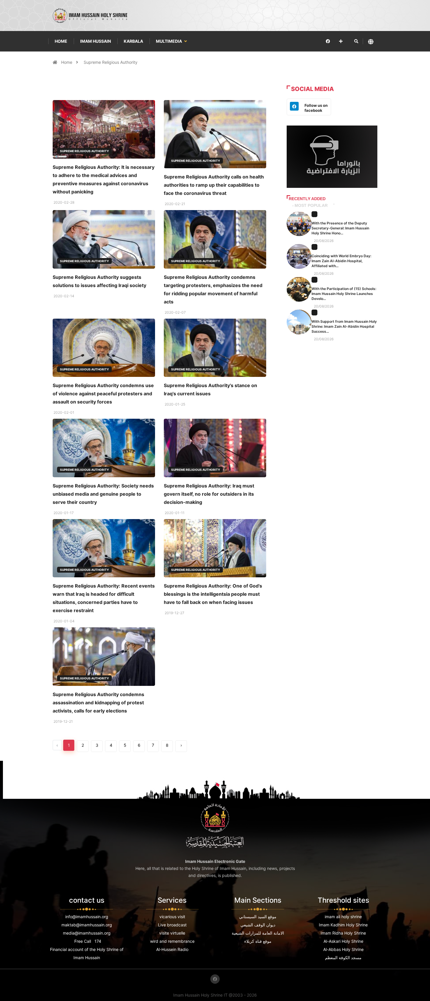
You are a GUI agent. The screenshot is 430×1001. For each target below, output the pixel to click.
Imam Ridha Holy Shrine (343, 932)
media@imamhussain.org (87, 932)
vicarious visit (172, 916)
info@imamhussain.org (86, 916)
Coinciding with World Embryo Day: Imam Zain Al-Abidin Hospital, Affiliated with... (341, 261)
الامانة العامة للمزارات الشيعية (258, 932)
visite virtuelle (172, 932)
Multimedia (169, 41)
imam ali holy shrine (343, 916)
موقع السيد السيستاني (257, 916)
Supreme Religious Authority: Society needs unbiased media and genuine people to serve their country (103, 494)
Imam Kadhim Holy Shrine (343, 924)
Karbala (133, 41)
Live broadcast (172, 924)
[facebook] (328, 41)
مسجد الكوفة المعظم (343, 957)
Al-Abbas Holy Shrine (343, 949)
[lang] (370, 41)
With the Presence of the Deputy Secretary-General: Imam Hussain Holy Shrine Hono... (340, 228)
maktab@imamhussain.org (86, 924)
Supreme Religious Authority (110, 62)
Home (61, 41)
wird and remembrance (172, 941)
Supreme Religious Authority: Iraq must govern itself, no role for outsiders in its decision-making (209, 494)
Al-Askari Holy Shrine (343, 941)
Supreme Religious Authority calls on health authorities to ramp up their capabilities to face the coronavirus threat (214, 185)
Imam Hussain (95, 41)
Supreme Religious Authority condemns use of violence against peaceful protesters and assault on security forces (103, 393)
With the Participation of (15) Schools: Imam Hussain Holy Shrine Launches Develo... (344, 293)
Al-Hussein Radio (172, 949)
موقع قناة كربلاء (257, 941)
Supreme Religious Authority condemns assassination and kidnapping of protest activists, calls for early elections (98, 702)
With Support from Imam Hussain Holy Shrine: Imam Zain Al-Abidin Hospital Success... (344, 326)
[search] (356, 41)
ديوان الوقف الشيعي (257, 924)
